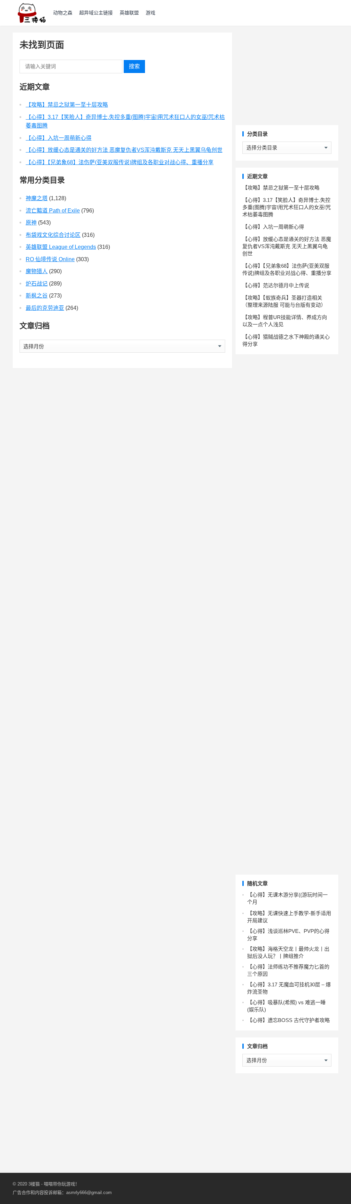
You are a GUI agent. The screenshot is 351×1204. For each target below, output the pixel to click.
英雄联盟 (129, 12)
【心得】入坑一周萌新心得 (59, 138)
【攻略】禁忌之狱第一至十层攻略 (67, 105)
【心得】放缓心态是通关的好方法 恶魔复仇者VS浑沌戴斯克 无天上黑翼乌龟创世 (124, 150)
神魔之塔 (37, 198)
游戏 (150, 12)
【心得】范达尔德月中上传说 (275, 285)
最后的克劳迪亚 (45, 308)
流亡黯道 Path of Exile (53, 211)
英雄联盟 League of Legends (61, 247)
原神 (31, 223)
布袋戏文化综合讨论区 (53, 235)
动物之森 (62, 12)
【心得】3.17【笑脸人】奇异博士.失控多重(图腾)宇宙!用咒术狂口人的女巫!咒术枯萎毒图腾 (286, 207)
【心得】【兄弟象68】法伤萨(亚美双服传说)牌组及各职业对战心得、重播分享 (120, 162)
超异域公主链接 (96, 12)
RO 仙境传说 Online (50, 259)
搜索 (134, 66)
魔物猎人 (37, 271)
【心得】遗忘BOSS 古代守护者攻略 (288, 1020)
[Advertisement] (286, 75)
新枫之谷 (37, 296)
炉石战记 (37, 284)
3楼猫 (34, 1184)
